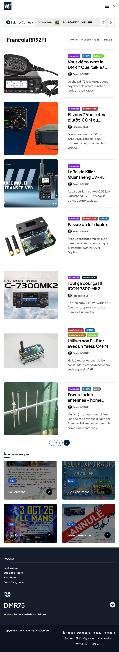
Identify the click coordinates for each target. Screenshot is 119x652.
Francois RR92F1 (81, 74)
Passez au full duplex (88, 224)
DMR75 (86, 56)
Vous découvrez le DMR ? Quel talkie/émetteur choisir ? (86, 67)
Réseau (97, 632)
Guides (68, 638)
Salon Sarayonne (79, 535)
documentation (76, 335)
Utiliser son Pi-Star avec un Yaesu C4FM (88, 343)
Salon (12, 481)
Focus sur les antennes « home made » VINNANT (85, 400)
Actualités (74, 56)
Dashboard (83, 632)
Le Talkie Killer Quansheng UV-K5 (86, 174)
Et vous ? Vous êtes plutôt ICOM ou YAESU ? (86, 120)
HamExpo (15, 535)
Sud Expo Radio (78, 492)
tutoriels (98, 56)
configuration (89, 108)
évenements (89, 277)
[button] (111, 22)
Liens (96, 389)
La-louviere (16, 492)
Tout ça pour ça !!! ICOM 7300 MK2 (85, 285)
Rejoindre (109, 632)
